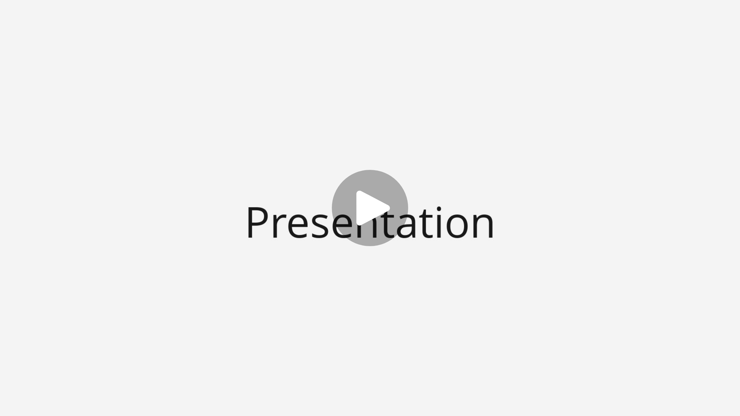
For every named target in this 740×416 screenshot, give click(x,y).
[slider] (347, 386)
